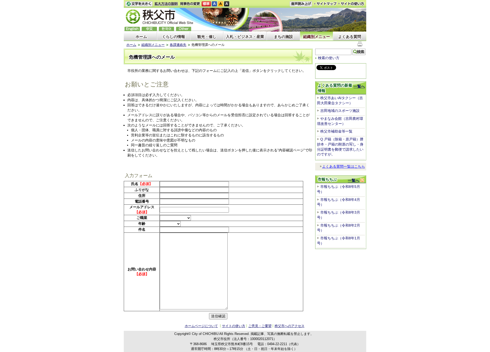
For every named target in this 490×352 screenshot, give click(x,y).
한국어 (166, 29)
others (183, 29)
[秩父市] (159, 17)
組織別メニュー (316, 36)
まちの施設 (283, 36)
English (132, 29)
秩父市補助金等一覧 (336, 131)
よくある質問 (349, 36)
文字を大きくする (139, 4)
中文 (149, 29)
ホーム (141, 36)
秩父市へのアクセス (289, 326)
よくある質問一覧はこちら (343, 166)
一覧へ (359, 86)
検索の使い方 (328, 58)
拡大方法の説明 (166, 4)
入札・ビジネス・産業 (245, 36)
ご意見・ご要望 (260, 326)
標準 (206, 4)
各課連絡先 (178, 45)
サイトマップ (325, 4)
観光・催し (206, 36)
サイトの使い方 (351, 4)
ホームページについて (201, 326)
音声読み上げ (301, 4)
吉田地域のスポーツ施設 (340, 111)
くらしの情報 (173, 36)
